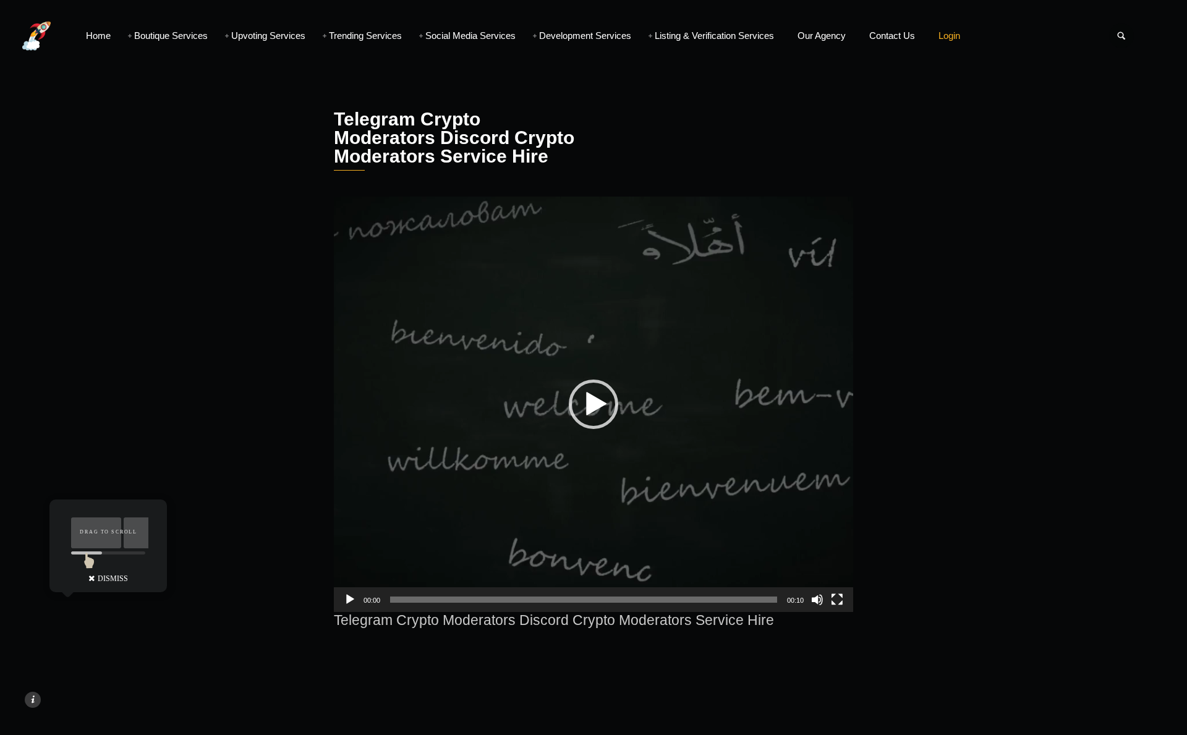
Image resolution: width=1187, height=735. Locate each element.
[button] (593, 404)
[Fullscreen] (837, 599)
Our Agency (822, 35)
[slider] (583, 600)
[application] (593, 404)
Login (949, 35)
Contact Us (892, 35)
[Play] (350, 599)
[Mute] (817, 599)
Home (98, 35)
